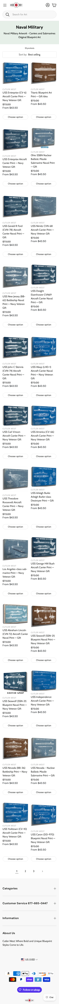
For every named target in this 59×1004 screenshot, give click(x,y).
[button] (29, 14)
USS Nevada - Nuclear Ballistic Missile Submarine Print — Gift (43, 771)
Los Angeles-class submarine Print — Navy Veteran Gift (15, 573)
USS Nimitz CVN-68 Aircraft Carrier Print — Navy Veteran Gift (42, 230)
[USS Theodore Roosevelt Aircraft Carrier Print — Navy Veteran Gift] (15, 479)
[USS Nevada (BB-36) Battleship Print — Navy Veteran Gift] (15, 748)
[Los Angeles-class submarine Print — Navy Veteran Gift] (15, 550)
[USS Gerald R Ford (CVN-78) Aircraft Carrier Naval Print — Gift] (15, 207)
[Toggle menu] (5, 5)
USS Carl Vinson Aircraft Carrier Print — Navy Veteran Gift (14, 435)
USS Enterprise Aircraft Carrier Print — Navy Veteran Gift (15, 163)
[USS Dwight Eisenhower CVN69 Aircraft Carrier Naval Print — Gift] (44, 274)
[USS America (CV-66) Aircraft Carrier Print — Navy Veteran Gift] (44, 415)
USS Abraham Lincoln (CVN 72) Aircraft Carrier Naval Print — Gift (15, 634)
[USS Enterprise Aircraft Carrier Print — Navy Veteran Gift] (15, 140)
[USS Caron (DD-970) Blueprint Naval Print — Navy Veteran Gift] (44, 815)
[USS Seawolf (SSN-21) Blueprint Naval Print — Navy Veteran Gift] (44, 616)
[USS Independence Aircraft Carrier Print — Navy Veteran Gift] (44, 680)
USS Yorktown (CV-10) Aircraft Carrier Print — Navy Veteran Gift (15, 832)
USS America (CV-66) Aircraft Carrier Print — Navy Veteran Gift (42, 435)
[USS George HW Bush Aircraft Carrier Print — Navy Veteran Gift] (44, 547)
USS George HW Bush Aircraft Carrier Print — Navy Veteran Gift (43, 567)
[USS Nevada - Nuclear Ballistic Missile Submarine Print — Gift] (44, 748)
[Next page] (42, 871)
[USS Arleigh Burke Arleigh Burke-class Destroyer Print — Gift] (44, 476)
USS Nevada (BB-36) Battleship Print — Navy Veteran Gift (15, 771)
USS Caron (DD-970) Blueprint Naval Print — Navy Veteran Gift (43, 838)
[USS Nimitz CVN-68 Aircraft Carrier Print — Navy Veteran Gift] (44, 207)
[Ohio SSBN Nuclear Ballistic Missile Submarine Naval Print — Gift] (44, 138)
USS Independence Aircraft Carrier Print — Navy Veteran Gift (42, 700)
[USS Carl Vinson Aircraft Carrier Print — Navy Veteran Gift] (15, 415)
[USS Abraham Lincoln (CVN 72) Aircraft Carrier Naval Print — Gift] (15, 614)
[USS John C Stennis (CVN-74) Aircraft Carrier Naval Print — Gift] (15, 348)
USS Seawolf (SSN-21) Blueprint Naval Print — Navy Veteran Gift (43, 639)
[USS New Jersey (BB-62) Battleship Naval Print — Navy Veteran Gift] (15, 277)
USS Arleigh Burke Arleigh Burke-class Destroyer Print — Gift (42, 497)
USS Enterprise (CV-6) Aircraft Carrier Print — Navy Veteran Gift (14, 96)
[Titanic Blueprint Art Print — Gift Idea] (44, 73)
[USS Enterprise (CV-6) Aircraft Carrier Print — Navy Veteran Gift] (15, 73)
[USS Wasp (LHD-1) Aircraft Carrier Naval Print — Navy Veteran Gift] (44, 348)
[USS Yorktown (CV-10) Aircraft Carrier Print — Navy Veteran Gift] (15, 812)
